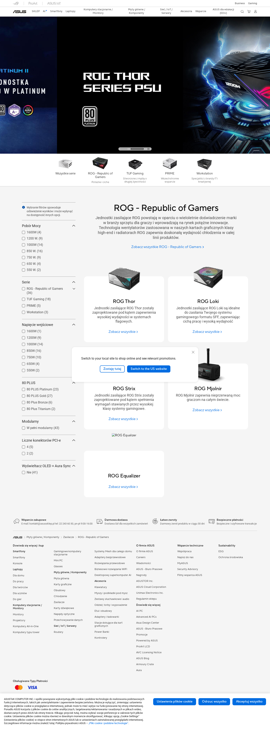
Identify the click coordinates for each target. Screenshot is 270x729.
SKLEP (36, 11)
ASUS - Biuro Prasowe (149, 569)
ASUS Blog (142, 658)
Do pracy (18, 581)
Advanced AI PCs (146, 616)
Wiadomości (143, 563)
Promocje (141, 634)
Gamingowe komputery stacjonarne (67, 553)
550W (26, 369)
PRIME (26, 305)
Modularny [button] (30, 421)
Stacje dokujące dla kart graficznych (108, 624)
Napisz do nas (185, 557)
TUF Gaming (31, 298)
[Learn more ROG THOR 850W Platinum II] (135, 153)
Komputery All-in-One (26, 626)
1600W (27, 231)
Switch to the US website (149, 369)
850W (26, 350)
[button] (252, 3)
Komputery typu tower (26, 632)
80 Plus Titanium (34, 408)
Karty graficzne (63, 584)
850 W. (26, 250)
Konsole (17, 563)
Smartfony (19, 557)
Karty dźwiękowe (64, 608)
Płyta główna (61, 578)
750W (26, 356)
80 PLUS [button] (28, 383)
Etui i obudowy (103, 611)
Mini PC (58, 560)
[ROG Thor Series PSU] (135, 77)
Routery (58, 632)
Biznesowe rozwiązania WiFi (110, 569)
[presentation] (23, 207)
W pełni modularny (35, 427)
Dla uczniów (20, 593)
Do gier (17, 599)
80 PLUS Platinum (34, 388)
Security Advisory (187, 569)
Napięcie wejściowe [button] (37, 325)
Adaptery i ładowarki (106, 616)
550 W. (26, 269)
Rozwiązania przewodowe (109, 563)
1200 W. (27, 237)
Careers (140, 557)
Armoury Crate (145, 664)
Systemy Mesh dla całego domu (113, 551)
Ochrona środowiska (230, 557)
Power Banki (101, 631)
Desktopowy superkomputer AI (112, 575)
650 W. (26, 263)
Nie (24, 471)
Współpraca (184, 551)
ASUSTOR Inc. (144, 581)
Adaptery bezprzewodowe (110, 557)
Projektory (19, 620)
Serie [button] (26, 282)
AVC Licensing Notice (148, 652)
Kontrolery (100, 637)
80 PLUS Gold (31, 395)
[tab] (129, 149)
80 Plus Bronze (32, 401)
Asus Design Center (147, 622)
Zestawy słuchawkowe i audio (111, 599)
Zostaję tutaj (112, 369)
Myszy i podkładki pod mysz (110, 593)
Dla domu (18, 575)
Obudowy (59, 590)
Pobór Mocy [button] (31, 226)
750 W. (26, 256)
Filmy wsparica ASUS (189, 575)
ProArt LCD (143, 646)
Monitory (18, 614)
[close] (193, 352)
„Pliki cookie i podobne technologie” (108, 723)
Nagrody (141, 575)
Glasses (58, 566)
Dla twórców (20, 587)
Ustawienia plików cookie (175, 701)
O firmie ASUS (144, 551)
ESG (221, 551)
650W (26, 363)
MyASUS (182, 563)
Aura (139, 670)
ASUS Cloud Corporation (151, 587)
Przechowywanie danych (68, 620)
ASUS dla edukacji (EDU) (223, 11)
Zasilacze (59, 602)
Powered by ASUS (147, 640)
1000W (27, 244)
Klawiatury (100, 587)
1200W (27, 337)
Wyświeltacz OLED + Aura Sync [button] (46, 466)
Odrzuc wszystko (214, 701)
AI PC (139, 611)
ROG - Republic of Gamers (40, 288)
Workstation (30, 311)
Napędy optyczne (64, 614)
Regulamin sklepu (146, 598)
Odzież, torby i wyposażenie (110, 605)
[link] (19, 11)
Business (240, 3)
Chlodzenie (60, 596)
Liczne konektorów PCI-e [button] (41, 440)
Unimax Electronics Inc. (149, 593)
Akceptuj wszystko (249, 701)
